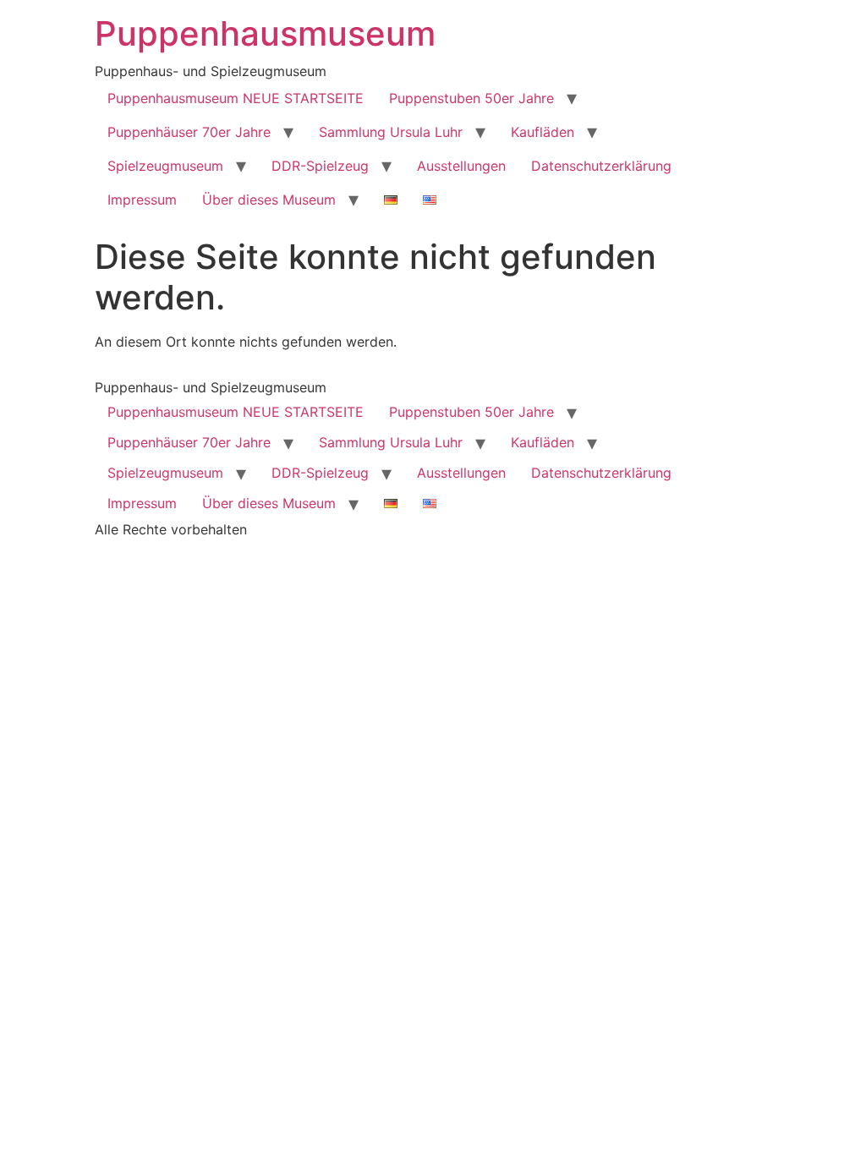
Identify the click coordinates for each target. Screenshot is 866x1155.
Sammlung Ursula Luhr (391, 131)
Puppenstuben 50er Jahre (471, 98)
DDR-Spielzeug (320, 165)
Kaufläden (542, 131)
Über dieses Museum (269, 199)
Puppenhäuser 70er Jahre (189, 131)
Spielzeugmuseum (165, 165)
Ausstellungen (461, 165)
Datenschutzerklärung (601, 165)
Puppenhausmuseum (265, 33)
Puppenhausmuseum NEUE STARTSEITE (235, 98)
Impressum (142, 199)
